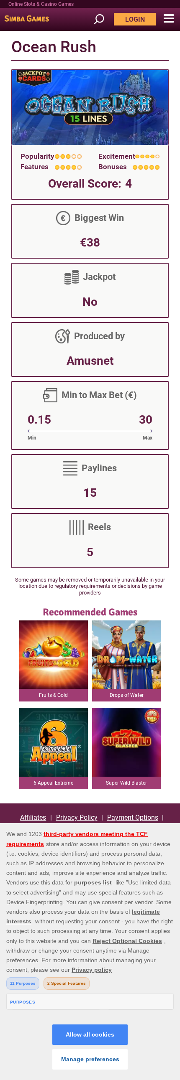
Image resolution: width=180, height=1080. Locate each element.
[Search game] (103, 19)
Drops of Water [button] (127, 695)
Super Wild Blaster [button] (126, 783)
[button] (168, 18)
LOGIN (135, 19)
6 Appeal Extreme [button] (53, 783)
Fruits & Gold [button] (53, 695)
